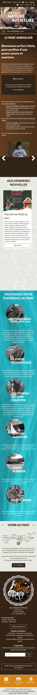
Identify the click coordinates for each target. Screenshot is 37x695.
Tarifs (15, 2)
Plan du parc (18, 90)
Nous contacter (18, 626)
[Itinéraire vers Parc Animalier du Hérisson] (18, 538)
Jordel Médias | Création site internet (22, 691)
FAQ (27, 5)
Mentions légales (22, 693)
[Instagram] (34, 4)
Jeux (22, 5)
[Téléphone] (26, 2)
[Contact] (23, 2)
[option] (18, 158)
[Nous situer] (19, 2)
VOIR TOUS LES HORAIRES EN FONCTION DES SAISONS (18, 667)
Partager (17, 245)
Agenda (32, 2)
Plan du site (12, 693)
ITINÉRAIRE (19, 565)
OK (29, 654)
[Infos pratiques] (17, 4)
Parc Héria (7, 2)
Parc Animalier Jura (15, 31)
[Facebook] (31, 4)
